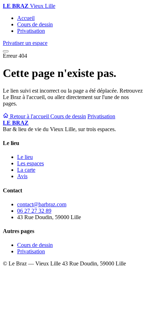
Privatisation (31, 31)
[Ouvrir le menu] (6, 51)
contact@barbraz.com (41, 204)
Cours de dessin (35, 24)
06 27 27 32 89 (34, 211)
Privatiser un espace (25, 43)
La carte (26, 170)
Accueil (26, 18)
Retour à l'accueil (29, 116)
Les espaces (30, 163)
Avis (22, 176)
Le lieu (25, 157)
